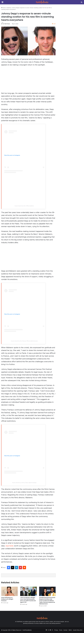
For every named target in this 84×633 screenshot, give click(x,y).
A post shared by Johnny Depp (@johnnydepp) (24, 482)
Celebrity (8, 7)
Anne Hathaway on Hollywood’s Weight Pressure (7, 599)
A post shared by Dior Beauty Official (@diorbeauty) (24, 341)
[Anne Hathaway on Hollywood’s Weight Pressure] (9, 591)
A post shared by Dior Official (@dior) (24, 205)
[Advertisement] (28, 79)
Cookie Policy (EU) (77, 630)
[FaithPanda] (42, 2)
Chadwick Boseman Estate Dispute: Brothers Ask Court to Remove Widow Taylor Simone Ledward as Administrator (47, 601)
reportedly (9, 546)
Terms (60, 630)
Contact (65, 630)
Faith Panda (7, 23)
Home (4, 7)
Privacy (56, 630)
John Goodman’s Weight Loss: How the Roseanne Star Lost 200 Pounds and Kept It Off (28, 600)
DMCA (70, 630)
